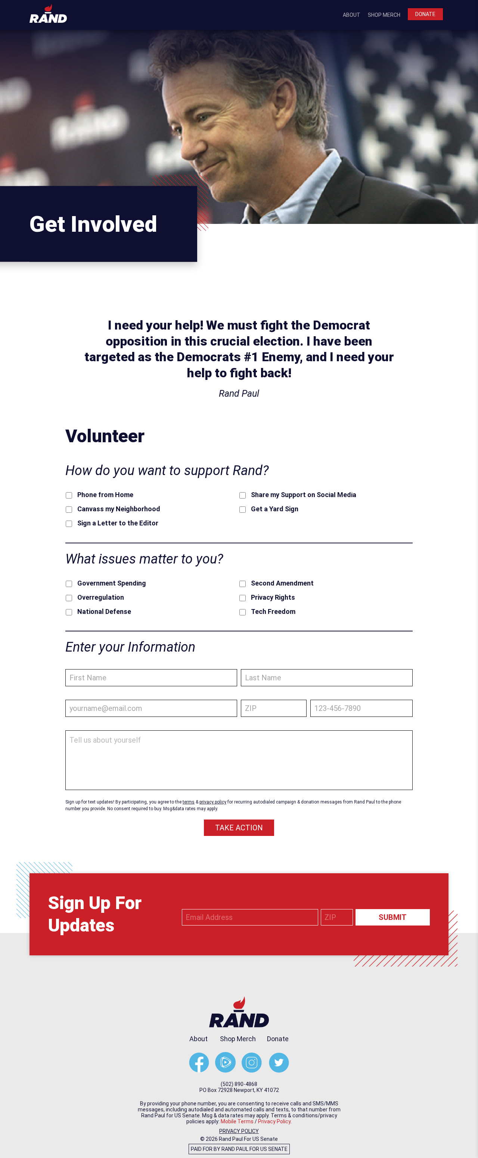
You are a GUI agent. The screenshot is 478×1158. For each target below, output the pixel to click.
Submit (393, 917)
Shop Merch (384, 15)
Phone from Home (105, 494)
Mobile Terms (237, 1121)
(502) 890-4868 (239, 1084)
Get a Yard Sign (274, 509)
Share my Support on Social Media (303, 494)
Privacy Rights (273, 597)
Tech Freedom (273, 611)
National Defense (104, 611)
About (351, 15)
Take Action (239, 827)
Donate (425, 14)
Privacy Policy (274, 1121)
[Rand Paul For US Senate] (48, 13)
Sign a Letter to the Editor (117, 523)
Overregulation (100, 597)
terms (189, 802)
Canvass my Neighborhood (118, 509)
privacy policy (212, 802)
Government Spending (111, 583)
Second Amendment (282, 583)
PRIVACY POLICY (239, 1131)
